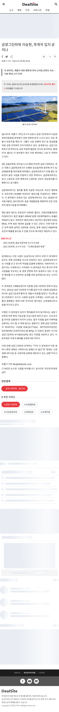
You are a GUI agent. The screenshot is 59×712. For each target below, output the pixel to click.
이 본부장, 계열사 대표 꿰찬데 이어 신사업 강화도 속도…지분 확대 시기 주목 (30, 72)
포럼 (47, 10)
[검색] (56, 4)
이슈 (27, 10)
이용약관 (42, 673)
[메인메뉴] (3, 4)
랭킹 (19, 10)
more (10, 239)
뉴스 (11, 10)
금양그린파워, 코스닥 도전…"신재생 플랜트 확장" (24, 247)
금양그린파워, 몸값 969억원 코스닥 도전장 (21, 243)
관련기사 (5, 239)
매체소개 (17, 673)
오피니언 (37, 10)
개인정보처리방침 (29, 673)
